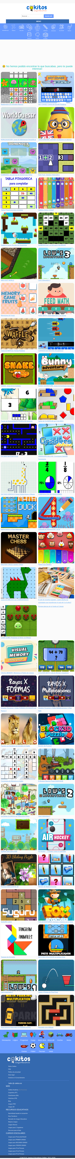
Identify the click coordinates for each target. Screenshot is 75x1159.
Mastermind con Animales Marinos (12, 104)
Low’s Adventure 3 (44, 280)
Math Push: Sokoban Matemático (49, 175)
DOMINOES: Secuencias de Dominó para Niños (16, 175)
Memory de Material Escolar (47, 886)
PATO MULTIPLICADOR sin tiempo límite (51, 957)
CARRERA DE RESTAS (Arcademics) (50, 350)
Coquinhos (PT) (12, 1092)
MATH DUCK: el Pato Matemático (12, 529)
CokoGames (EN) (13, 1095)
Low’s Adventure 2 (44, 816)
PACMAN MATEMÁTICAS (9, 456)
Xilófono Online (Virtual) (46, 210)
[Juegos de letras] (37, 28)
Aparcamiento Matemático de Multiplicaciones (16, 1027)
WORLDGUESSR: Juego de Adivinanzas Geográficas (18, 139)
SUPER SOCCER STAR (9, 851)
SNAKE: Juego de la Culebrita (11, 386)
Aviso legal (11, 1075)
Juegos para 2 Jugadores (15, 1127)
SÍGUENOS (37, 2)
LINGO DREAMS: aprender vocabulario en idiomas (55, 139)
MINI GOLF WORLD (7, 280)
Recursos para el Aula (14, 1130)
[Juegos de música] (69, 28)
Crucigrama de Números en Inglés (12, 781)
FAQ (9, 1069)
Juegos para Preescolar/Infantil (17, 1137)
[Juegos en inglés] (29, 28)
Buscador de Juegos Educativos (17, 1119)
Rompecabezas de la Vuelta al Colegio (51, 606)
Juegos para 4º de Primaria (16, 1148)
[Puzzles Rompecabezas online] (37, 35)
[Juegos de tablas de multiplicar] (13, 28)
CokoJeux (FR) (12, 1098)
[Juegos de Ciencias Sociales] (53, 28)
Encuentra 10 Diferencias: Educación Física (15, 816)
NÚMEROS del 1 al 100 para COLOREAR (52, 245)
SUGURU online (6, 922)
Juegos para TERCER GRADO (17, 1145)
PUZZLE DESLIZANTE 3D (10, 886)
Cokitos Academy (13, 1089)
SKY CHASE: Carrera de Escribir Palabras (52, 104)
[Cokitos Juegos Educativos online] (37, 8)
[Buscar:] (32, 16)
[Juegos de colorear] (61, 28)
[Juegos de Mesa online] (45, 35)
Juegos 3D (11, 1107)
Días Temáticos (12, 1116)
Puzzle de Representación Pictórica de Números (16, 421)
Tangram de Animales (8, 957)
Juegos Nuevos (12, 1124)
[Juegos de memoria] (29, 35)
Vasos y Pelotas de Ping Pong (48, 992)
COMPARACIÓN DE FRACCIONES (50, 494)
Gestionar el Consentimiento (16, 1077)
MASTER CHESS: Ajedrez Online (12, 564)
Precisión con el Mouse (45, 1027)
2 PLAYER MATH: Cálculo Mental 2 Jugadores (53, 673)
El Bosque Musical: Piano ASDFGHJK (50, 781)
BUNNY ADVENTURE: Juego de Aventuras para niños (56, 386)
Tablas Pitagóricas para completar (12, 210)
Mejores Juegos (12, 1122)
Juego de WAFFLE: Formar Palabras (13, 350)
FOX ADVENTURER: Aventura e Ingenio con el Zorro (55, 922)
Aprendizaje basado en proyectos (18, 1113)
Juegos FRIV (12, 1104)
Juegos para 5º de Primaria (16, 1151)
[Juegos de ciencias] (45, 28)
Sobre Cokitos (12, 1066)
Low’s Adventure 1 (7, 992)
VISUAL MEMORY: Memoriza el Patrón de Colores (17, 673)
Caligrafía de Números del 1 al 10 (49, 529)
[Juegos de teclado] (21, 28)
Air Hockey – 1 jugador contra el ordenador (52, 851)
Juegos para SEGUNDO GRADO (17, 1142)
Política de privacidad (14, 1072)
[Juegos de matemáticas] (5, 28)
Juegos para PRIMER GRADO (17, 1139)
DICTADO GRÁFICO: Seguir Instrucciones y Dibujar (18, 494)
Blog (9, 1101)
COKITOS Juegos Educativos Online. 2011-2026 (37, 1158)
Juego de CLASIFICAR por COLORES (50, 421)
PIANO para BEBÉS (44, 564)
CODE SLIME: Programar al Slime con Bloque (16, 637)
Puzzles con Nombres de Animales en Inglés (15, 746)
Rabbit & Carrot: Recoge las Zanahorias (14, 245)
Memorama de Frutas (8, 315)
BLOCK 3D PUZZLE (45, 746)
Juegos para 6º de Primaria (16, 1154)
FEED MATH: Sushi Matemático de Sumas (52, 315)
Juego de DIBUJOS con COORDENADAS (15, 600)
